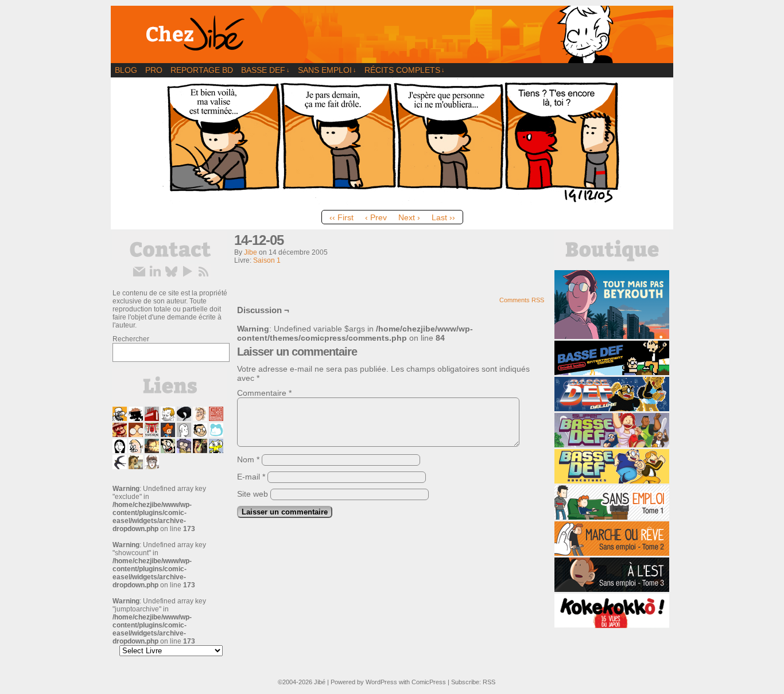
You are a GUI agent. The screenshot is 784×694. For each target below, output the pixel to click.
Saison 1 (267, 260)
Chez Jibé (392, 34)
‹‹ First (341, 217)
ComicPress (429, 682)
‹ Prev (376, 217)
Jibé (319, 682)
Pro (153, 70)
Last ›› (443, 217)
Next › (409, 217)
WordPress (381, 682)
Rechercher (130, 339)
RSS (489, 682)
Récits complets (404, 70)
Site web (252, 493)
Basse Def (265, 70)
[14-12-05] (392, 201)
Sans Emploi (327, 70)
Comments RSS (521, 300)
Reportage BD (201, 70)
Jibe (250, 252)
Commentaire (264, 392)
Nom (248, 459)
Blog (126, 70)
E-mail (251, 476)
